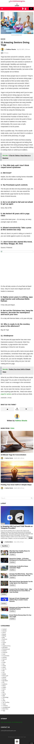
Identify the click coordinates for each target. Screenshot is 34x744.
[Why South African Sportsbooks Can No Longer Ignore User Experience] (4, 583)
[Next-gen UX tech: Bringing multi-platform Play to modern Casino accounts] (4, 599)
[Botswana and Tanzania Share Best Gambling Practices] (4, 609)
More (31, 538)
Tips (3, 699)
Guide (4, 662)
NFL (3, 682)
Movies (4, 677)
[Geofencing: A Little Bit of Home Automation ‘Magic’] (4, 567)
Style (3, 695)
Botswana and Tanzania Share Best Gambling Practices (19, 608)
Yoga (10, 397)
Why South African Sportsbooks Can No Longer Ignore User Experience (21, 582)
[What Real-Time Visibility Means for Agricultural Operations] (4, 552)
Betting (4, 635)
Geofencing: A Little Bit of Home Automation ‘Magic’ (18, 566)
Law (3, 672)
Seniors (4, 397)
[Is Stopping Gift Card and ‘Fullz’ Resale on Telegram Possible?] (17, 515)
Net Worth (5, 680)
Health (4, 665)
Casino (4, 642)
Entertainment (6, 649)
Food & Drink (5, 655)
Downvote (26, 409)
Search (31, 498)
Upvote (7, 409)
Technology (5, 697)
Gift (3, 660)
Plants (4, 685)
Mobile (4, 674)
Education (5, 647)
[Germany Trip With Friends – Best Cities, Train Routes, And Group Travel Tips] (4, 575)
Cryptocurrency (6, 645)
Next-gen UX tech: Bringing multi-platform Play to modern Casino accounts (19, 600)
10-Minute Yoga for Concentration (13, 455)
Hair (3, 664)
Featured (4, 652)
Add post (31, 8)
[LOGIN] (25, 8)
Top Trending (5, 702)
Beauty (4, 634)
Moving (4, 679)
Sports (4, 694)
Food (3, 654)
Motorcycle (5, 675)
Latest (17, 5)
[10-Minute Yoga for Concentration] (17, 442)
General (4, 659)
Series (4, 689)
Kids (3, 670)
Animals (4, 630)
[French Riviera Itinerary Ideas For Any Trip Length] (4, 616)
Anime (4, 632)
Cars (3, 640)
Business (4, 639)
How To (4, 669)
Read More (5, 546)
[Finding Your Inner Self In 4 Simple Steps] (17, 472)
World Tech (5, 709)
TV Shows (5, 705)
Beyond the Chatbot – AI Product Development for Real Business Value (20, 559)
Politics (4, 687)
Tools (3, 700)
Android (4, 629)
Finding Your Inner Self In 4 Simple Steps (16, 485)
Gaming (4, 657)
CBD (3, 644)
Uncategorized (6, 707)
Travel (4, 704)
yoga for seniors (6, 394)
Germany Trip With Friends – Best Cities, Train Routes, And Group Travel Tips (21, 574)
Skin (3, 692)
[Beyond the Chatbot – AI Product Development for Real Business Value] (4, 560)
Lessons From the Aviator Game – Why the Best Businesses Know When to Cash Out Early (20, 590)
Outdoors (4, 684)
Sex (3, 690)
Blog (2, 523)
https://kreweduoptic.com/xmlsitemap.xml (11, 722)
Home (4, 667)
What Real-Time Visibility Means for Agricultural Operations (19, 551)
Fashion (4, 650)
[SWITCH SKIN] (23, 8)
